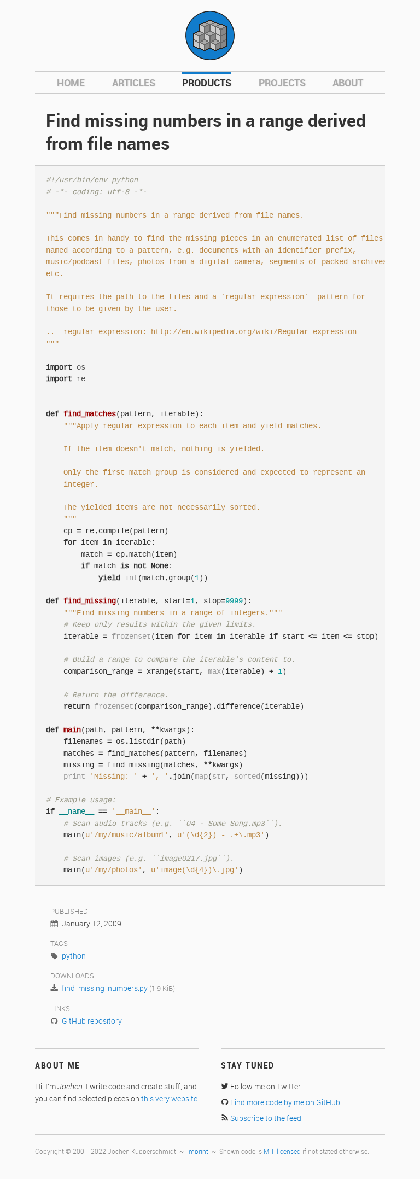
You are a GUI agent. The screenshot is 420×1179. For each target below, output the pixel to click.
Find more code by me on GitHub (285, 1103)
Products (206, 83)
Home (71, 83)
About (347, 83)
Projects (282, 83)
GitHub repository (92, 1021)
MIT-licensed (282, 1151)
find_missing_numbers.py (105, 988)
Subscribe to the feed (265, 1118)
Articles (133, 83)
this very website (169, 1099)
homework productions (210, 35)
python (74, 956)
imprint (197, 1151)
